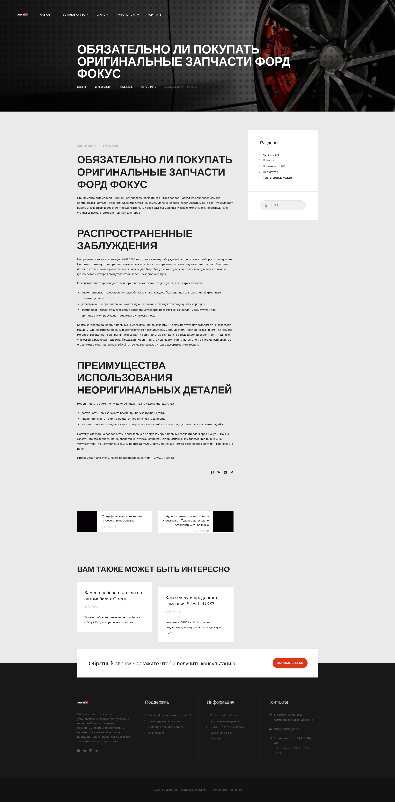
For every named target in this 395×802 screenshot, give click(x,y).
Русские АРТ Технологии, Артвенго (218, 789)
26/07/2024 (91, 606)
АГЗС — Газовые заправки (227, 727)
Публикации (126, 86)
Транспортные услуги (277, 177)
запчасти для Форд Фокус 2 (146, 269)
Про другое (270, 171)
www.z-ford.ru (164, 457)
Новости (268, 160)
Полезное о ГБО (274, 166)
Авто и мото (148, 86)
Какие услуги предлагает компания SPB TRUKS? (191, 600)
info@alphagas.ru (286, 729)
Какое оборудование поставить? (169, 715)
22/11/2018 (110, 146)
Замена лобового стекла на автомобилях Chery (113, 595)
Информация (103, 86)
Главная (82, 86)
